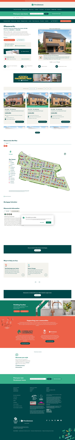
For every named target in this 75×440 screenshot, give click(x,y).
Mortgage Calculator (24, 21)
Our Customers (32, 388)
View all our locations (57, 378)
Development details (7, 21)
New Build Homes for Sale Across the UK (24, 430)
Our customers (47, 9)
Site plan (18, 21)
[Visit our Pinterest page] (61, 420)
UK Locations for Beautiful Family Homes (36, 430)
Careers (31, 391)
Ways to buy (31, 9)
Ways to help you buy (36, 21)
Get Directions (14, 211)
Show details (42, 222)
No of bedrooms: (40, 88)
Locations (36, 9)
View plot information (19, 121)
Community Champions (25, 343)
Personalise (42, 21)
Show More (37, 132)
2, (45, 88)
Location (30, 21)
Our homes (42, 9)
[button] (40, 41)
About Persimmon (15, 391)
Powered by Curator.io (38, 351)
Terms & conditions (16, 404)
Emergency (47, 391)
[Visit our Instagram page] (55, 420)
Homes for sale (13, 21)
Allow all (48, 222)
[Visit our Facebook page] (46, 420)
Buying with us (25, 9)
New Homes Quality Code (16, 395)
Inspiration (46, 21)
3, (48, 88)
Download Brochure (24, 311)
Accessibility (15, 398)
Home (14, 17)
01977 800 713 (55, 21)
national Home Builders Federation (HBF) (53, 406)
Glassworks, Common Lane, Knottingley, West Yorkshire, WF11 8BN (15, 28)
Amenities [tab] (7, 211)
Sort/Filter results (25, 88)
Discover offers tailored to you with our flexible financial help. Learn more (37, 0)
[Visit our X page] (49, 420)
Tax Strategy (15, 402)
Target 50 (47, 388)
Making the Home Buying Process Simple (48, 430)
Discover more (37, 250)
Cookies (14, 400)
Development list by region (56, 13)
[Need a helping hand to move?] (37, 77)
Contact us (59, 9)
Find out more (17, 311)
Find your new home (17, 9)
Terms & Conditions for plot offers (17, 407)
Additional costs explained (33, 387)
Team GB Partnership (50, 341)
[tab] (5, 214)
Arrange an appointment (66, 21)
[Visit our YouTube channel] (58, 420)
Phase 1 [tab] (7, 143)
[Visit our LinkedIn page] (52, 420)
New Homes (17, 17)
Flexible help (54, 9)
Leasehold (47, 387)
